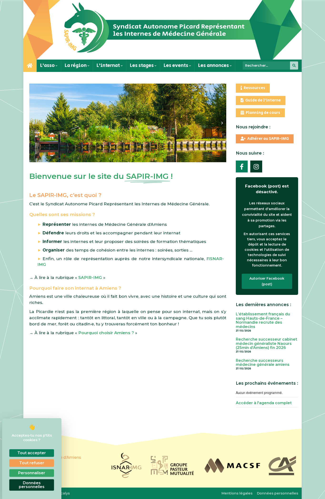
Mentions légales (237, 493)
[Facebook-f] (242, 166)
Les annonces (214, 65)
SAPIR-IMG (90, 277)
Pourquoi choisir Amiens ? (106, 332)
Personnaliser (31, 473)
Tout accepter (31, 453)
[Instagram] (256, 166)
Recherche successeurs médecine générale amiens (263, 362)
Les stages (142, 65)
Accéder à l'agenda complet (264, 403)
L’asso (48, 65)
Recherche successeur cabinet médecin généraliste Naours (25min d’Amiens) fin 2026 (266, 343)
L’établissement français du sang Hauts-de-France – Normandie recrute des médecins (263, 320)
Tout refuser (31, 463)
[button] (33, 123)
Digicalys (62, 493)
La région (76, 65)
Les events (176, 65)
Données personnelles (277, 493)
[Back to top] (315, 489)
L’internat (109, 65)
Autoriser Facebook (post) (266, 281)
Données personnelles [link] (31, 485)
